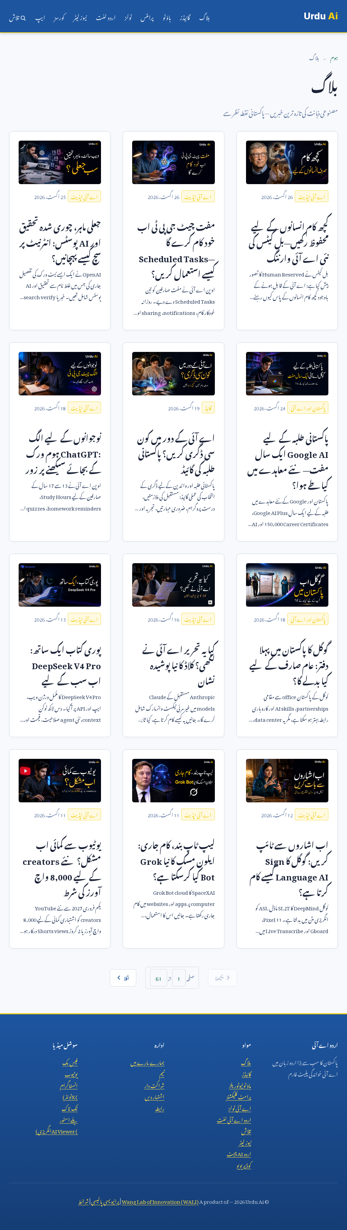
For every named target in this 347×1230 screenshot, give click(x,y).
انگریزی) (57, 1130)
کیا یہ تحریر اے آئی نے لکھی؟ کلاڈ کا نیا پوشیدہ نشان (178, 664)
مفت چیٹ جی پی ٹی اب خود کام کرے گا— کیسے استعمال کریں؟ (176, 248)
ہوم (334, 56)
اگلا (126, 977)
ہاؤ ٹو (167, 16)
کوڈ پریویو (244, 1164)
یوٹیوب (71, 1073)
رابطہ (159, 1107)
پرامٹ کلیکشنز (238, 1095)
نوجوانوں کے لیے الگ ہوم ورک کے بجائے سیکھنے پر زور (63, 452)
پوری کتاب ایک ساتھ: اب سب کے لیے (65, 664)
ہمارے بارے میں (147, 1061)
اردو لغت (106, 16)
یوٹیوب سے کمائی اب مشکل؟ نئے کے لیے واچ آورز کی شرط (62, 867)
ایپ (40, 16)
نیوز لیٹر (80, 16)
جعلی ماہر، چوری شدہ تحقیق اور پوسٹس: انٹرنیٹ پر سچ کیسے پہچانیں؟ (60, 241)
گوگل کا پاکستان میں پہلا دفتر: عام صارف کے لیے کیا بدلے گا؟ (288, 664)
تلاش (14, 16)
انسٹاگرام (69, 1084)
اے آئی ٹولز (239, 1107)
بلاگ (204, 16)
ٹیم (161, 1073)
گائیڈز (185, 16)
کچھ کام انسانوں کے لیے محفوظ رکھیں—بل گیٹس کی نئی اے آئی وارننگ (288, 241)
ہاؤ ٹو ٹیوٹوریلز (240, 1084)
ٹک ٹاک (70, 1107)
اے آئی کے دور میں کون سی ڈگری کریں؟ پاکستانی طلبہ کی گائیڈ (176, 452)
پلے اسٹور (69, 1118)
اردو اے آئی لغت (234, 1118)
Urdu (321, 16)
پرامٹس (147, 16)
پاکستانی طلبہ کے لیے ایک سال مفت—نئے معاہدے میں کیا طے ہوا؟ (287, 460)
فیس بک (70, 1061)
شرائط (83, 1200)
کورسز (59, 16)
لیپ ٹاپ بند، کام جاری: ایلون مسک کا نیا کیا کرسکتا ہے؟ (176, 859)
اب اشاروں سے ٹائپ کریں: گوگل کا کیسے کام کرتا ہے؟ (289, 867)
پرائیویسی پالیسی (105, 1200)
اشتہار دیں (154, 1095)
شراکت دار (154, 1084)
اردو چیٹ (239, 1152)
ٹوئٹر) (70, 1095)
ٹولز (128, 16)
